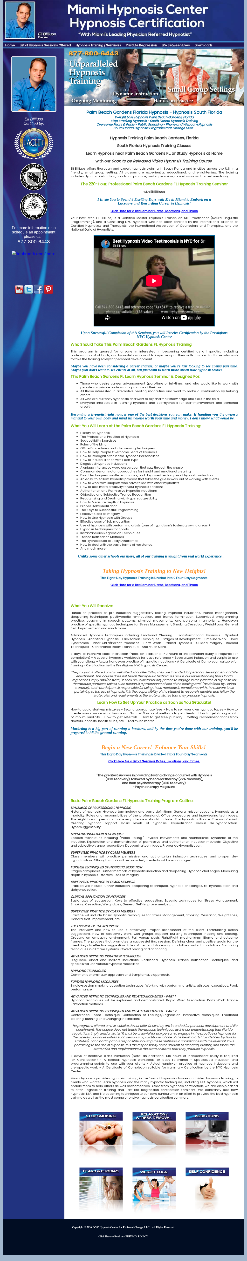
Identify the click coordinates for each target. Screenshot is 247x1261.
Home (10, 45)
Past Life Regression (141, 45)
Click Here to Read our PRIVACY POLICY (123, 1236)
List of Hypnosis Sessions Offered (45, 45)
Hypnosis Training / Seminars (98, 45)
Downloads (204, 45)
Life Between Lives (176, 45)
